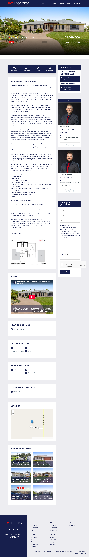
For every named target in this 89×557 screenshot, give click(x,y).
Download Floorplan (67, 88)
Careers (33, 546)
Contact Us (34, 544)
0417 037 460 (66, 185)
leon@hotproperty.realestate (69, 137)
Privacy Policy (72, 552)
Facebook (53, 539)
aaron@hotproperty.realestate (69, 182)
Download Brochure (67, 79)
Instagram (53, 542)
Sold (32, 530)
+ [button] (13, 411)
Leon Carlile (66, 127)
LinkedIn (52, 537)
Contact (77, 4)
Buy (43, 4)
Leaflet (33, 438)
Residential (34, 525)
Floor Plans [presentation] (17, 233)
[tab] (17, 233)
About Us (34, 537)
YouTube (53, 544)
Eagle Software (80, 554)
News (32, 542)
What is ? (64, 254)
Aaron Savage (67, 174)
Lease (55, 4)
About (69, 4)
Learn (62, 4)
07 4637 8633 (13, 530)
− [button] (13, 414)
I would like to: (64, 225)
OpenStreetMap (44, 438)
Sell (49, 4)
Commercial (35, 528)
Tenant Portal (54, 530)
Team (32, 539)
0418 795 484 (66, 140)
